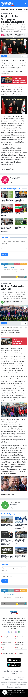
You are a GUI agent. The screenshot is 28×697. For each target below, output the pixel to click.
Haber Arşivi (20, 653)
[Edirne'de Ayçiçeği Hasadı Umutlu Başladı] (7, 519)
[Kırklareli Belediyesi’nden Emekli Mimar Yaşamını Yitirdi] (7, 550)
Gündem (18, 9)
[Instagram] (15, 632)
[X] (12, 632)
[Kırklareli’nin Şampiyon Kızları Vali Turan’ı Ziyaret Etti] (7, 208)
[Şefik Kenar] (5, 505)
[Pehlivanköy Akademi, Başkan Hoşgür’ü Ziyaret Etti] (21, 194)
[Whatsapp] (18, 632)
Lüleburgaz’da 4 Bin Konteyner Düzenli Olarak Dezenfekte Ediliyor (20, 541)
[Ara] (23, 3)
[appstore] (14, 660)
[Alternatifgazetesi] (7, 3)
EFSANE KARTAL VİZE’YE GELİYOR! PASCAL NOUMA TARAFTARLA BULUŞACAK (6, 228)
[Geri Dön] (4, 692)
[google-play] (14, 665)
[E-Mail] (11, 182)
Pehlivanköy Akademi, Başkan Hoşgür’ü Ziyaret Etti (20, 200)
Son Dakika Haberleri (8, 653)
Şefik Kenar (13, 504)
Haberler (4, 13)
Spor (10, 13)
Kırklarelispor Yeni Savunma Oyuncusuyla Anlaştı (7, 200)
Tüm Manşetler (20, 648)
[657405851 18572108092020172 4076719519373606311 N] (14, 105)
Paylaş (4, 56)
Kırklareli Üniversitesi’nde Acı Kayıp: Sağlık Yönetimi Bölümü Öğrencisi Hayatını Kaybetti (7, 541)
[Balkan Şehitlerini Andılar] (14, 313)
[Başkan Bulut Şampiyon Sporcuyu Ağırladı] (14, 46)
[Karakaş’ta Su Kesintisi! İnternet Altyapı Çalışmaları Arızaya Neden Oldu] (21, 519)
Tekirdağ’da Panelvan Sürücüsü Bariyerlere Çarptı (20, 557)
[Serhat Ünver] (5, 180)
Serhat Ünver (14, 179)
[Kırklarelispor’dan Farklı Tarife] (21, 208)
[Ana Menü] (25, 3)
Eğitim (25, 9)
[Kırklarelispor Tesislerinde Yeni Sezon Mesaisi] (21, 221)
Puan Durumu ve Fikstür (6, 648)
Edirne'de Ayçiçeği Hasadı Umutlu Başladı (7, 525)
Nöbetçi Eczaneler (7, 637)
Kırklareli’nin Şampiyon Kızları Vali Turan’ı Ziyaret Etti (7, 214)
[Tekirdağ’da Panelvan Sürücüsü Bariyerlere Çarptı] (21, 550)
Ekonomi (14, 673)
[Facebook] (9, 632)
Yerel (12, 9)
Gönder (4, 254)
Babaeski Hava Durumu (19, 637)
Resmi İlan (4, 9)
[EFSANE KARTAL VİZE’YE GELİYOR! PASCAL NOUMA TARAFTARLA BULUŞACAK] (7, 221)
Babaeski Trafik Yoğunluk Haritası (19, 643)
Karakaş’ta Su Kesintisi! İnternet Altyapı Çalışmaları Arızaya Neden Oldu (21, 526)
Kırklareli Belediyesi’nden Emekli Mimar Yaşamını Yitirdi (7, 557)
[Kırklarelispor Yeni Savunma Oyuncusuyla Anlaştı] (7, 194)
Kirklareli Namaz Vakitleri (6, 643)
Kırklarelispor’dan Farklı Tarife (19, 213)
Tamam (19, 695)
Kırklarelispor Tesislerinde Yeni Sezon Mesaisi (20, 227)
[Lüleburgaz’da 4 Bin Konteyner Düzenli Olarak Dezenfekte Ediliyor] (21, 534)
